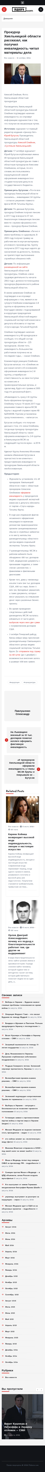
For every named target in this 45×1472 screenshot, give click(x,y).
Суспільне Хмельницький (17, 145)
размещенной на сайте (16, 267)
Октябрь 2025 (11, 1289)
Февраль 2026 (11, 1264)
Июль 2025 (10, 1307)
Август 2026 (10, 1227)
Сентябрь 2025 (12, 1295)
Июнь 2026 (10, 1239)
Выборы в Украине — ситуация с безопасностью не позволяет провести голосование (20, 1109)
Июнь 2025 (10, 1313)
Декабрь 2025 (11, 1276)
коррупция (15, 682)
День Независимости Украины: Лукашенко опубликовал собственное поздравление (19, 1057)
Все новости (9, 58)
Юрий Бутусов (11, 135)
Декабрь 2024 (11, 1350)
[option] (22, 1416)
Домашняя (8, 19)
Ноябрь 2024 (11, 1356)
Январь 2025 (11, 1344)
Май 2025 (9, 1319)
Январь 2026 (11, 1270)
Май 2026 (9, 1245)
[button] (38, 1390)
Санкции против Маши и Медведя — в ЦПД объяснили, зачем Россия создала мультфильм (21, 1175)
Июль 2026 (10, 1233)
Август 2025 (10, 1301)
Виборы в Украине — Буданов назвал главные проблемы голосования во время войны (21, 1005)
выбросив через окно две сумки (24, 623)
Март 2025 (9, 1332)
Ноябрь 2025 (11, 1282)
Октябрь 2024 (11, 1362)
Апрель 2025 (11, 1325)
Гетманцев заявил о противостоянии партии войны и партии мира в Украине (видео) (20, 1121)
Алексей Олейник (26, 142)
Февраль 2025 (11, 1338)
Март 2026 (10, 1258)
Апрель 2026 (11, 1252)
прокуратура (30, 682)
